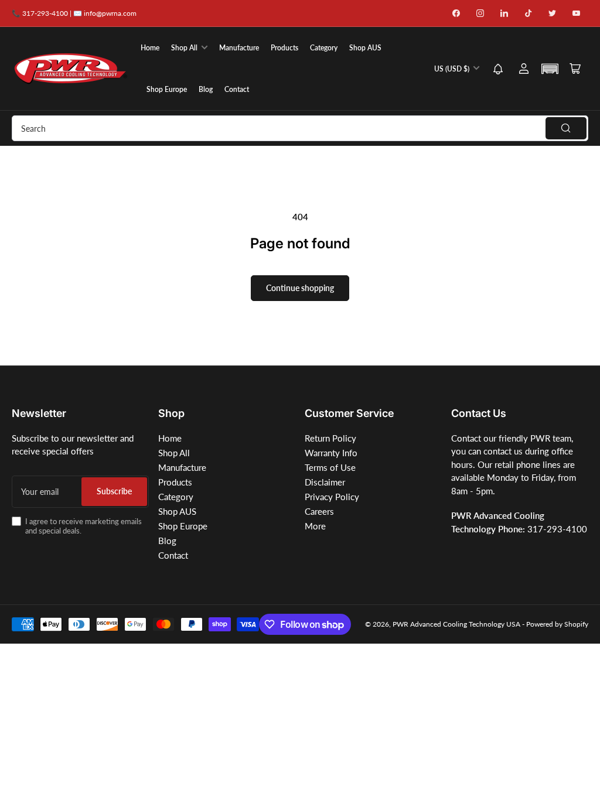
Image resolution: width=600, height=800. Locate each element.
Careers (319, 511)
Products (284, 47)
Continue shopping (300, 288)
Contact (236, 89)
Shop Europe (166, 89)
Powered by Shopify (557, 624)
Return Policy (330, 438)
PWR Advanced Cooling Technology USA (456, 624)
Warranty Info (331, 452)
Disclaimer (325, 482)
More (315, 526)
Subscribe (114, 491)
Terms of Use (330, 467)
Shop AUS (365, 47)
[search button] (566, 128)
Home (150, 47)
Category (324, 47)
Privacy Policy (332, 496)
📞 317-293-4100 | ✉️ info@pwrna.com (74, 13)
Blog (206, 89)
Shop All (184, 47)
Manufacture (239, 47)
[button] (498, 70)
